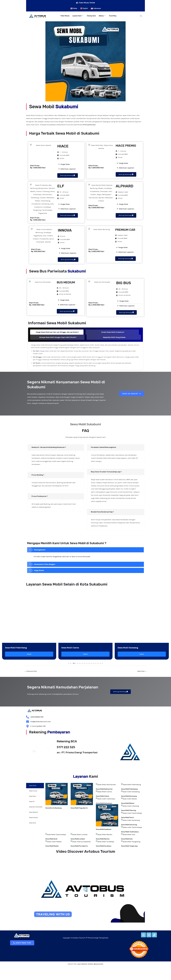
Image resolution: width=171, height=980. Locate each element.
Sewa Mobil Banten (103, 839)
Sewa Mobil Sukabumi (103, 829)
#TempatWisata (89, 125)
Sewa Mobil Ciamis (102, 796)
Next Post (142, 671)
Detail (29, 654)
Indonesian (97, 8)
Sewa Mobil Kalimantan (104, 789)
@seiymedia (98, 964)
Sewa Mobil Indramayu (104, 803)
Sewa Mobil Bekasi (127, 803)
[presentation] (7, 608)
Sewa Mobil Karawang (129, 796)
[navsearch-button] (141, 15)
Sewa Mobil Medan (52, 846)
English (85, 8)
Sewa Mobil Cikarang (128, 810)
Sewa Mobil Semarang (129, 825)
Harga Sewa (65, 164)
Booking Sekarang (66, 175)
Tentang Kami (91, 16)
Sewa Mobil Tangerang (129, 846)
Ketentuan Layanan (68, 169)
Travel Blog (112, 16)
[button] (70, 164)
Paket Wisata (65, 16)
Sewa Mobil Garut (127, 817)
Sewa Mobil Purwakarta (79, 846)
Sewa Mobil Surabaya (103, 846)
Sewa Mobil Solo (127, 839)
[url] (56, 794)
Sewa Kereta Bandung (53, 808)
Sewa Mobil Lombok (78, 839)
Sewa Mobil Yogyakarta (79, 808)
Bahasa (101, 16)
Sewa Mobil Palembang (129, 789)
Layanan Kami (77, 16)
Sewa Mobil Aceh (51, 839)
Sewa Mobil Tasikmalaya (130, 832)
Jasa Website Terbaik (85, 964)
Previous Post (30, 671)
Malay (75, 8)
